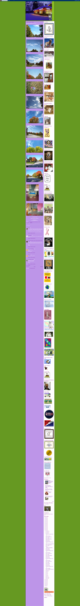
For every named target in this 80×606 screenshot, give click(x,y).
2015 (45, 528)
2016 (45, 527)
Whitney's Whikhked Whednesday (50, 569)
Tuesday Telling (47, 545)
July (46, 572)
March (47, 576)
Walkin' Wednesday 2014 (49, 544)
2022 (45, 521)
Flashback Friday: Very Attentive (48, 489)
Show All (53, 501)
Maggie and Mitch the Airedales (49, 496)
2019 (45, 524)
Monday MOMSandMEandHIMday (49, 547)
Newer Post (27, 266)
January (47, 578)
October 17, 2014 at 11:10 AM (31, 246)
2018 (45, 525)
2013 (45, 579)
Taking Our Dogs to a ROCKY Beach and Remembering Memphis (50, 482)
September (47, 570)
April (46, 575)
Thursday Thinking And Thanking (50, 543)
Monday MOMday (48, 563)
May (46, 574)
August (47, 571)
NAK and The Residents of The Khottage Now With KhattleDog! (49, 592)
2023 (45, 520)
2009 (45, 583)
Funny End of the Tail (47, 485)
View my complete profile (47, 593)
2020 (45, 523)
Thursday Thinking (48, 552)
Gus (29, 227)
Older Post (41, 266)
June (46, 573)
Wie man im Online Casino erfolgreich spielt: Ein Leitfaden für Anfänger (49, 487)
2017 (45, 526)
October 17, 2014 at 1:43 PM (31, 252)
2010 (45, 582)
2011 (45, 581)
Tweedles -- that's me (31, 259)
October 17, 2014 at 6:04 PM (31, 257)
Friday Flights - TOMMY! (50, 492)
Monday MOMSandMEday (49, 555)
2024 (45, 519)
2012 (45, 580)
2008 (45, 584)
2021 (45, 522)
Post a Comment (28, 265)
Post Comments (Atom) (32, 268)
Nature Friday (49, 496)
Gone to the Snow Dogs (47, 480)
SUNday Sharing (48, 548)
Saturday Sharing (48, 549)
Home (34, 266)
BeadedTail (30, 235)
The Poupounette (47, 491)
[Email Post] (34, 223)
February (47, 577)
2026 (45, 517)
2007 (45, 585)
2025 (45, 518)
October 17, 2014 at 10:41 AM (31, 238)
